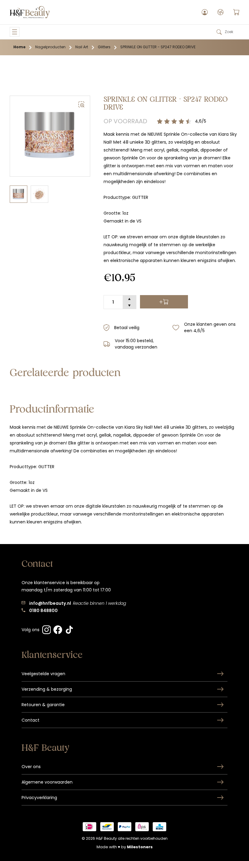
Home (19, 46)
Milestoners (140, 847)
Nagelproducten (50, 46)
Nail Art (81, 46)
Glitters (104, 46)
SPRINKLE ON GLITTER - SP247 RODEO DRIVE (158, 46)
